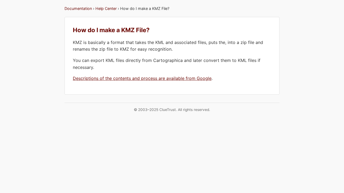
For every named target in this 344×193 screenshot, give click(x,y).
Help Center (106, 8)
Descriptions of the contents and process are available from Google (142, 78)
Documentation (78, 8)
